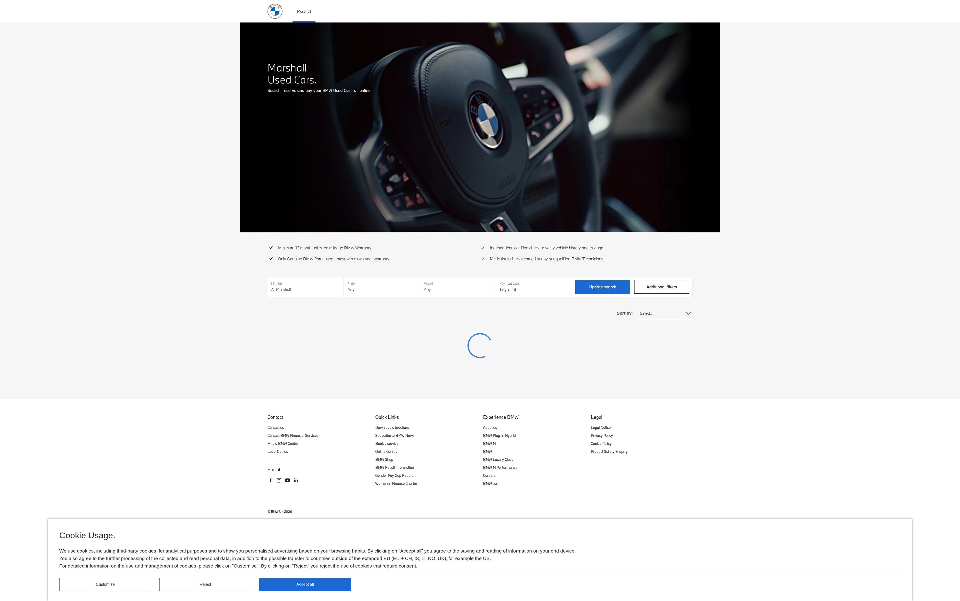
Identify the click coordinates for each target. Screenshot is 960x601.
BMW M (489, 443)
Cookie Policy (601, 443)
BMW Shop (384, 459)
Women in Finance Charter (396, 483)
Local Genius (278, 451)
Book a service (386, 443)
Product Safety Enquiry (609, 451)
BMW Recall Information (394, 467)
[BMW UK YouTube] (287, 480)
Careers (489, 475)
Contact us (276, 427)
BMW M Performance (500, 467)
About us (490, 427)
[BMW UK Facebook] (271, 480)
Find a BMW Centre (283, 443)
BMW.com (491, 483)
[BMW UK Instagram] (279, 480)
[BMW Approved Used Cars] (275, 10)
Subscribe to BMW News (394, 435)
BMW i (488, 451)
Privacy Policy (602, 435)
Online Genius (386, 451)
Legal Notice (601, 427)
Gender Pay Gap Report (394, 475)
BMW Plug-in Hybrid (499, 435)
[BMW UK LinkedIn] (296, 480)
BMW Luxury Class (498, 459)
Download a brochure (392, 427)
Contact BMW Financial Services (293, 435)
